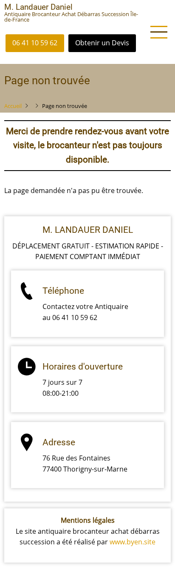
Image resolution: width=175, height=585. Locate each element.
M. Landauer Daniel (38, 7)
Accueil (13, 106)
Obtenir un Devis (102, 42)
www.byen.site (132, 541)
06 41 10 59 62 (34, 42)
